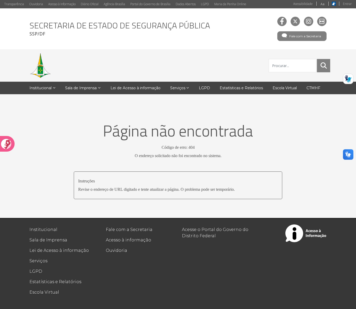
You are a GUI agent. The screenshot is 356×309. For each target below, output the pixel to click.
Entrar (347, 4)
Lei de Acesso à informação (59, 250)
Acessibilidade (303, 4)
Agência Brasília (114, 4)
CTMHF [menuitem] (313, 88)
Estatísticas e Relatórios (55, 281)
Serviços (38, 260)
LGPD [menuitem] (204, 88)
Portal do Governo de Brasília (150, 4)
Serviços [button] (177, 88)
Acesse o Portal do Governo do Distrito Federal (215, 232)
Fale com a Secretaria (305, 36)
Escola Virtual (44, 292)
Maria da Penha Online (230, 4)
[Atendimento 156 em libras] (348, 79)
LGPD (205, 4)
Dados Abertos (186, 4)
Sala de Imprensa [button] (81, 88)
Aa (322, 4)
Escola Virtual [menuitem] (285, 88)
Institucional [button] (40, 88)
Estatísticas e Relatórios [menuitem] (241, 88)
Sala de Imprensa (48, 239)
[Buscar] (323, 65)
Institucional (43, 229)
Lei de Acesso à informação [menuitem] (136, 88)
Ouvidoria (36, 4)
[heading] (119, 28)
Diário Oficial (90, 4)
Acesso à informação (128, 239)
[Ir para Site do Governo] (40, 65)
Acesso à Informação (62, 4)
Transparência (14, 4)
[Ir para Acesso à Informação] (306, 233)
